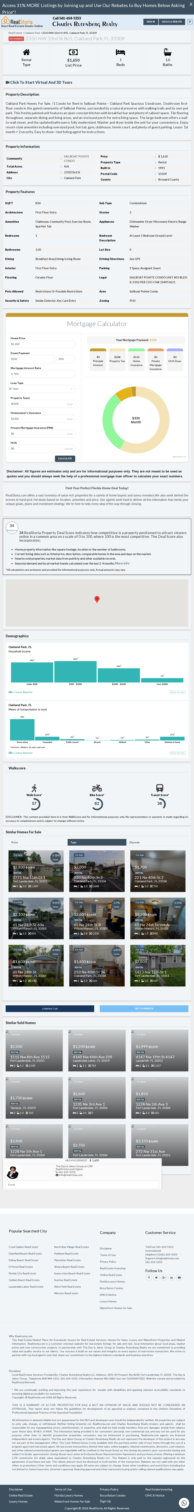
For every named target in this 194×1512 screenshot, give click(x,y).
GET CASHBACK (144, 1008)
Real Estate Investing (112, 1268)
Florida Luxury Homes (112, 1281)
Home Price (18, 338)
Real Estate (15, 32)
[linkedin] (171, 1277)
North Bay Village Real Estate (71, 1246)
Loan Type (17, 383)
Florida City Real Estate (22, 1273)
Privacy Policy (108, 1261)
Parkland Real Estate (66, 1253)
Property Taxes (20, 397)
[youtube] (179, 1277)
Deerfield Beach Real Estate (25, 1253)
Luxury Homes (108, 1301)
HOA (14, 442)
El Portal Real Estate (21, 1266)
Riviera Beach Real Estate (69, 1266)
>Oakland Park (31, 32)
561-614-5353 (66, 1172)
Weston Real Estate (66, 1293)
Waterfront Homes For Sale (116, 1308)
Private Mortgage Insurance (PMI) (32, 427)
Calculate (65, 458)
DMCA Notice (108, 1294)
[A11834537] (13, 1171)
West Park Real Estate (67, 1286)
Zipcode (134, 842)
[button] (150, 22)
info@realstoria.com (71, 1174)
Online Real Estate (111, 1274)
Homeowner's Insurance (26, 412)
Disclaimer (106, 1248)
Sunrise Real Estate (65, 1280)
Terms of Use (108, 1255)
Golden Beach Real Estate (24, 1280)
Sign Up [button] (105, 1501)
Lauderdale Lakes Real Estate (26, 1286)
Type (73, 842)
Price (14, 842)
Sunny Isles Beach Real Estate (72, 1273)
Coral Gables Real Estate (23, 1246)
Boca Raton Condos (111, 1288)
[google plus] (164, 1277)
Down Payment (20, 353)
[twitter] (156, 1277)
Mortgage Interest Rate (26, 368)
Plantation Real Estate (67, 1260)
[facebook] (149, 1277)
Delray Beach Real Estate (23, 1260)
